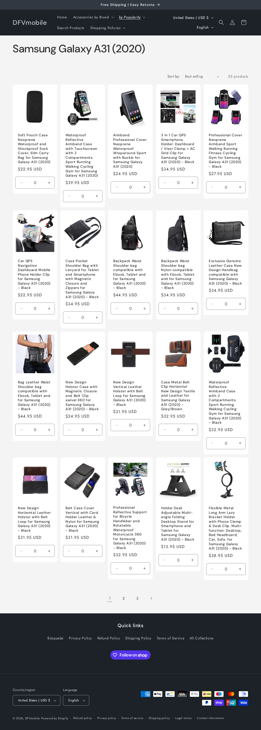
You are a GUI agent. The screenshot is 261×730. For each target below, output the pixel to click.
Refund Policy (108, 638)
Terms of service (132, 718)
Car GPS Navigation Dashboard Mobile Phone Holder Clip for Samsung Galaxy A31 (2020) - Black (34, 274)
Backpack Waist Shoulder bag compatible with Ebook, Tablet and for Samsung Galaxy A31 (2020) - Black (129, 274)
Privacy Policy (80, 638)
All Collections (202, 638)
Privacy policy (106, 718)
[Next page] (151, 598)
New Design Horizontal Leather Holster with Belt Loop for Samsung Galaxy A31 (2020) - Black (34, 519)
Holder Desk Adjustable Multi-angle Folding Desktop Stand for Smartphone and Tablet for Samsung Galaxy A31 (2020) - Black (177, 524)
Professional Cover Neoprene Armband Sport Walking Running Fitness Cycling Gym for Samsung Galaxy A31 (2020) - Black (225, 151)
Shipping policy (159, 718)
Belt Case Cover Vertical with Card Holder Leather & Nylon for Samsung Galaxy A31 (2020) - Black (82, 519)
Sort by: (173, 76)
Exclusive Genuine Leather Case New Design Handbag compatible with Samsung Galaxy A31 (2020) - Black (225, 272)
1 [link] (110, 598)
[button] (93, 17)
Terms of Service (171, 638)
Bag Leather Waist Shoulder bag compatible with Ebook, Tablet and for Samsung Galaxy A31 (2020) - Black (34, 395)
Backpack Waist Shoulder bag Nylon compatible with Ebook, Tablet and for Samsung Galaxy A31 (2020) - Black (177, 274)
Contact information (210, 718)
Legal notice (183, 718)
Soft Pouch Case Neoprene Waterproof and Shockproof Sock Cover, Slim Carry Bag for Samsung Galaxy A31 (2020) (34, 148)
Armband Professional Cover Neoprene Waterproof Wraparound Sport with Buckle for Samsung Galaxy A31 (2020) (130, 151)
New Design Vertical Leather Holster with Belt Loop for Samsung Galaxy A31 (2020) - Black (129, 393)
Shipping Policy (138, 638)
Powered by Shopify (54, 718)
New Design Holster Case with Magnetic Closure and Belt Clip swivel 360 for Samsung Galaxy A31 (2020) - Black (82, 395)
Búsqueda (55, 638)
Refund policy (82, 718)
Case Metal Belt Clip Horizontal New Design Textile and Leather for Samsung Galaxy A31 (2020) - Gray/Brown (178, 395)
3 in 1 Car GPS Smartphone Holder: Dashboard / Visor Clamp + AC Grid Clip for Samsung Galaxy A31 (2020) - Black (178, 148)
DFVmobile (32, 718)
